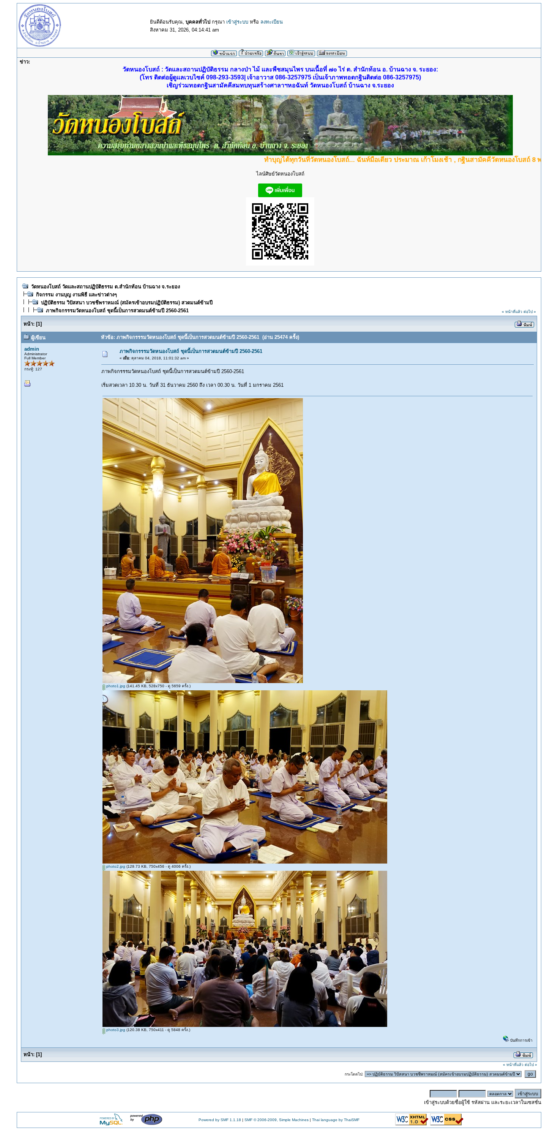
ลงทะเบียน (271, 22)
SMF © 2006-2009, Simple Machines (276, 1120)
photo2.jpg (115, 866)
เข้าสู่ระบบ (237, 22)
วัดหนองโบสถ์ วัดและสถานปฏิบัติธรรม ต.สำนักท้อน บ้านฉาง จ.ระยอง (105, 286)
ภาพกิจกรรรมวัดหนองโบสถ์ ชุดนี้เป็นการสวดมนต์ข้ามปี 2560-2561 (117, 310)
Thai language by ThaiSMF (335, 1120)
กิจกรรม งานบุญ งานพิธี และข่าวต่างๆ (76, 294)
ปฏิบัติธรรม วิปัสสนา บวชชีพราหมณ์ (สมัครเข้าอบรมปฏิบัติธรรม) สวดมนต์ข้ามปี (127, 302)
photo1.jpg (115, 686)
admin (31, 349)
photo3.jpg (115, 1030)
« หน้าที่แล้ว (512, 312)
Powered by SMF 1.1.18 (220, 1120)
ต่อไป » (529, 312)
